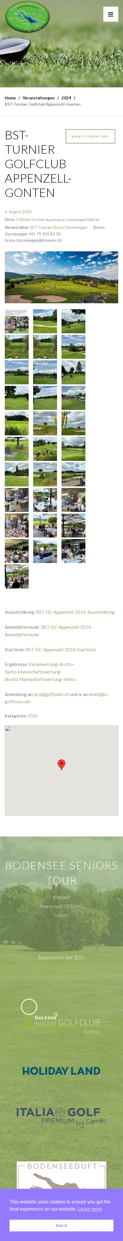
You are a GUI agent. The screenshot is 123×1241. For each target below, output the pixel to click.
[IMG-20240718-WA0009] (17, 398)
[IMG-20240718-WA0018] (45, 423)
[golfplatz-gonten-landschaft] (61, 277)
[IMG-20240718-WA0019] (73, 423)
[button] (61, 765)
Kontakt (61, 897)
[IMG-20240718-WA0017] (17, 474)
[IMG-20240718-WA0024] (73, 474)
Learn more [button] (90, 1209)
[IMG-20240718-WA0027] (45, 551)
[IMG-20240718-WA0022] (17, 423)
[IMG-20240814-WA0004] (17, 321)
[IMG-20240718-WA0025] (17, 577)
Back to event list (90, 136)
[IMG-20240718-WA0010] (73, 372)
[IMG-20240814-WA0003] (17, 500)
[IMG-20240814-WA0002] (73, 500)
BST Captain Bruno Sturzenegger (59, 227)
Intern (61, 915)
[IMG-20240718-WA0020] (45, 474)
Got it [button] (61, 1225)
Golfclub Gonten (30, 219)
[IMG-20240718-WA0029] (73, 525)
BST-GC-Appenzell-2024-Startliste (61, 649)
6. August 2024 (18, 211)
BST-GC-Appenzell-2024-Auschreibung (75, 612)
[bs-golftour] (27, 16)
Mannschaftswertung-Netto (47, 679)
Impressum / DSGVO (61, 906)
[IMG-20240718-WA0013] (73, 347)
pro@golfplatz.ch (52, 694)
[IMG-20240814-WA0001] (17, 525)
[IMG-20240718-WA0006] (45, 500)
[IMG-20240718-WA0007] (73, 398)
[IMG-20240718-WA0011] (45, 372)
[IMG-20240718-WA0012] (17, 372)
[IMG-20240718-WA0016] (45, 321)
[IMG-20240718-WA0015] (73, 321)
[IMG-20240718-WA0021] (17, 449)
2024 (33, 715)
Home (10, 97)
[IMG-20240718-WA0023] (73, 449)
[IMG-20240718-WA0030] (45, 525)
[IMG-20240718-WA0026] (73, 551)
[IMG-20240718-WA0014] (17, 347)
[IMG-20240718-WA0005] (45, 449)
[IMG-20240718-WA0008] (45, 398)
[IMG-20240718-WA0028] (17, 551)
